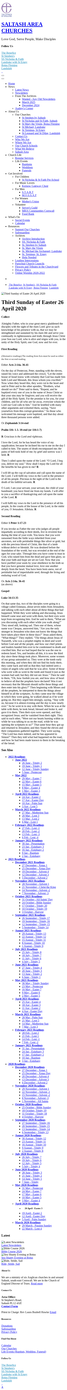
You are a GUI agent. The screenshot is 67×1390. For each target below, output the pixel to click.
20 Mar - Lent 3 (30, 815)
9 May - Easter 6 (31, 992)
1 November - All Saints (35, 1101)
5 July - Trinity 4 (31, 1166)
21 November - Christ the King (39, 887)
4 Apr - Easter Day (32, 1011)
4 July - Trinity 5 (31, 961)
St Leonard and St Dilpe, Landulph (41, 133)
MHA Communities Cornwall (38, 210)
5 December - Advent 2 (34, 877)
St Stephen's (8, 55)
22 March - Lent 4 (32, 1228)
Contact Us (21, 136)
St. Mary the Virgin (32, 248)
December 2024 (30, 105)
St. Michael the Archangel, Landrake (42, 251)
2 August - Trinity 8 (32, 1150)
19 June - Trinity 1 (32, 766)
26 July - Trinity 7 (31, 1157)
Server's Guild (29, 207)
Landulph (6, 68)
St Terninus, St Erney (33, 130)
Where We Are (23, 142)
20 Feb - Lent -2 (31, 831)
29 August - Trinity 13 (34, 933)
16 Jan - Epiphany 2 (33, 849)
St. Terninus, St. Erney (34, 254)
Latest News (22, 89)
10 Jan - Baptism (31, 1057)
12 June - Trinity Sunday (35, 769)
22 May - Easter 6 (31, 781)
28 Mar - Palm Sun (32, 1017)
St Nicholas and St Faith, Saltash (39, 120)
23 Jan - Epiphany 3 (33, 846)
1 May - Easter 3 (31, 790)
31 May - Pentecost (32, 1188)
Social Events (22, 220)
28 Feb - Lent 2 (30, 1033)
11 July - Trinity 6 (31, 958)
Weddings (27, 167)
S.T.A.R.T (28, 192)
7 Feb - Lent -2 (30, 1042)
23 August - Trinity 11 (34, 1141)
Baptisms (27, 164)
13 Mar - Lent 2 (30, 818)
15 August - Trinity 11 (34, 939)
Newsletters (21, 92)
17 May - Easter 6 (31, 1194)
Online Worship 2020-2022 (30, 272)
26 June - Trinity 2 (32, 762)
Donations (7, 1325)
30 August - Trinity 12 (34, 1138)
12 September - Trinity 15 (36, 924)
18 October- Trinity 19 (34, 1110)
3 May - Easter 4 (31, 1200)
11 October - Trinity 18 (34, 1113)
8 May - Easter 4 (31, 787)
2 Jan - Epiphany (31, 856)
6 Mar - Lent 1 (30, 821)
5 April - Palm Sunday (34, 1219)
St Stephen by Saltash (34, 117)
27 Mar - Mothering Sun (35, 812)
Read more (37, 1283)
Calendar (20, 223)
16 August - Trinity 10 (34, 1144)
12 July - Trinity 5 (31, 1163)
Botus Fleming (9, 65)
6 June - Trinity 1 (31, 977)
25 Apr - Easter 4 (31, 1001)
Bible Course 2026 (11, 1251)
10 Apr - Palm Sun (32, 803)
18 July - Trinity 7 (31, 955)
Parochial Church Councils (29, 263)
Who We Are (22, 139)
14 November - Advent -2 (36, 890)
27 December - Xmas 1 (34, 865)
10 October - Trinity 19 (34, 908)
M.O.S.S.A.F (29, 195)
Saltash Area (22, 151)
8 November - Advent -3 (35, 1098)
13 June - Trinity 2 (32, 974)
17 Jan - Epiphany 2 (33, 1054)
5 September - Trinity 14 (35, 927)
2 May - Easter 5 (31, 995)
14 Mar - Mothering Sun (35, 1023)
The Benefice (8, 52)
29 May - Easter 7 (31, 778)
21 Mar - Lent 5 (30, 1020)
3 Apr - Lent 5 (29, 806)
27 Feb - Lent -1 (31, 828)
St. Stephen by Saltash (34, 244)
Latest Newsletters (11, 1245)
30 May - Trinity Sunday (35, 983)
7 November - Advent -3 (35, 893)
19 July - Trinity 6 (31, 1160)
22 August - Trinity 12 (34, 936)
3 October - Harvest (32, 911)
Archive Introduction (33, 238)
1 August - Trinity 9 (32, 946)
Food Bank (28, 213)
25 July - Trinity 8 (31, 952)
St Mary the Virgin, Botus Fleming (41, 123)
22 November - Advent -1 (36, 1091)
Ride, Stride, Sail (10, 1263)
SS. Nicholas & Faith (33, 241)
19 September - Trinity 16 (36, 921)
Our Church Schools (26, 145)
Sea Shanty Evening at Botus (17, 1257)
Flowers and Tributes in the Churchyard (36, 266)
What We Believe (24, 148)
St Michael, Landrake (33, 127)
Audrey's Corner (24, 108)
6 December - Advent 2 (34, 1082)
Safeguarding (22, 232)
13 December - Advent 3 (35, 1079)
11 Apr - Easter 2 (31, 1008)
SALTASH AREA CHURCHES (22, 27)
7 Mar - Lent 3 (30, 1026)
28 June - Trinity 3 (32, 1172)
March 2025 (28, 102)
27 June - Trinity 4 (32, 967)
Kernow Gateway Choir (35, 186)
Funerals (26, 170)
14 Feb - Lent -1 (31, 1039)
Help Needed (29, 257)
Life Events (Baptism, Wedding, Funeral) (23, 1351)
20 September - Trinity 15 (36, 1126)
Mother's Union (30, 201)
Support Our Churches (27, 229)
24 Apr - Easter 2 (31, 797)
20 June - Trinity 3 (32, 970)
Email (53, 1312)
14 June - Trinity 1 (32, 1178)
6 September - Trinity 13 (35, 1132)
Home (11, 83)
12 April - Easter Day (33, 1216)
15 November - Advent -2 (36, 1095)
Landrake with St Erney (14, 62)
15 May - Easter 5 (31, 784)
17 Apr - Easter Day (33, 800)
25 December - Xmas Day (36, 868)
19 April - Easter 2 (32, 1213)
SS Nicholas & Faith (12, 59)
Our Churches (9, 1348)
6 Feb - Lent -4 (30, 837)
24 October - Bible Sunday (36, 902)
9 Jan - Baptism (30, 852)
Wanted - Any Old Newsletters (38, 99)
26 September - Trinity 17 (36, 918)
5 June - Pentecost (32, 772)
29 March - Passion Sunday (37, 1225)
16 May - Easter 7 (31, 989)
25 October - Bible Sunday (36, 1107)
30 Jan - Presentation (33, 843)
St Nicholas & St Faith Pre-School (40, 179)
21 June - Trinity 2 (32, 1175)
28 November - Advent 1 (35, 884)
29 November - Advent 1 (35, 1088)
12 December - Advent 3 (35, 874)
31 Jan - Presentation (33, 1048)
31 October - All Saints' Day (37, 899)
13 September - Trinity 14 (36, 1129)
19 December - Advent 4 (35, 871)
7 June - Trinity (30, 1181)
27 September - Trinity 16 (36, 1123)
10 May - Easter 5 (31, 1197)
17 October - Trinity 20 (34, 905)
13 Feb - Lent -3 (31, 834)
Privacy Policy (23, 269)
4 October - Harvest (32, 1116)
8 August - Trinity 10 (33, 942)
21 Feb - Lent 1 (30, 1036)
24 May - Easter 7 (31, 1191)
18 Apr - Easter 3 (31, 1005)
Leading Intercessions (27, 260)
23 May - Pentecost (32, 986)
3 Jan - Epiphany (31, 1060)
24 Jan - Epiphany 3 (33, 1051)
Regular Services (24, 158)
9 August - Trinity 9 (32, 1147)
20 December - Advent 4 (35, 1076)
